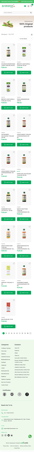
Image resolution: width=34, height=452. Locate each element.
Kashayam (3, 365)
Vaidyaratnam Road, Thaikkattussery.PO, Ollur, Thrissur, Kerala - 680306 (17, 420)
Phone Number (4, 410)
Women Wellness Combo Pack (22, 374)
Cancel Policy (17, 448)
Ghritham (3, 362)
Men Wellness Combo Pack (21, 377)
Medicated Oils (5, 370)
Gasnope (17, 350)
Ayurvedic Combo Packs (21, 358)
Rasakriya (3, 376)
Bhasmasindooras (5, 359)
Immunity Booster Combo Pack (22, 369)
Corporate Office (4, 416)
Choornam (3, 351)
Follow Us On (4, 432)
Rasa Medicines (5, 373)
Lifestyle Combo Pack (20, 367)
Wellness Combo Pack (20, 364)
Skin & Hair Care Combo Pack (22, 372)
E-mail (2, 425)
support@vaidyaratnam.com (11, 428)
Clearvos (17, 355)
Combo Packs (4, 385)
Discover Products (5, 382)
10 (27, 333)
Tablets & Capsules (5, 379)
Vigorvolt (17, 348)
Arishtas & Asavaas (5, 348)
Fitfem (16, 353)
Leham (3, 368)
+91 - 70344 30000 (9, 412)
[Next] (30, 333)
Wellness (3, 353)
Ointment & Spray (5, 356)
